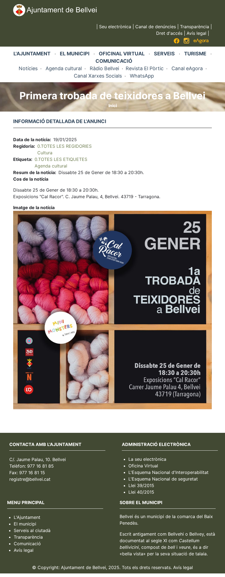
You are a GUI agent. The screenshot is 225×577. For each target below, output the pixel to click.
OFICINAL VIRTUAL (122, 53)
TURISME (195, 53)
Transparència (194, 26)
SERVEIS (164, 53)
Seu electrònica (115, 26)
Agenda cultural (64, 68)
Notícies (28, 68)
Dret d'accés (169, 33)
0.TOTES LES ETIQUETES (61, 159)
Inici (112, 105)
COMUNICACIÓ (113, 61)
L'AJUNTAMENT (31, 53)
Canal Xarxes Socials (98, 76)
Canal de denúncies (155, 26)
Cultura (44, 152)
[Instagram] (186, 42)
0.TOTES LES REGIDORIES (64, 146)
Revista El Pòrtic (145, 68)
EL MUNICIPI (74, 53)
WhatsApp (142, 76)
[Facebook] (176, 42)
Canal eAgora (187, 68)
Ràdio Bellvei (104, 68)
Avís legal (196, 33)
